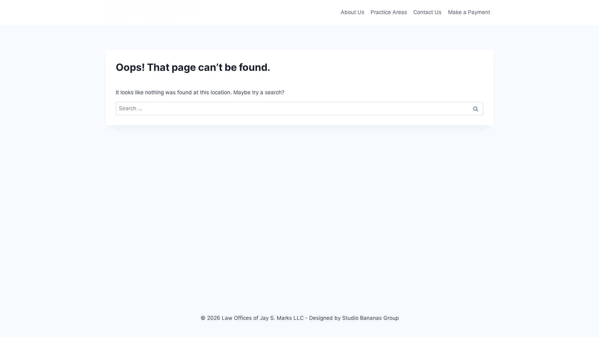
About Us (352, 12)
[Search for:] (299, 108)
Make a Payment (469, 12)
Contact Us (427, 12)
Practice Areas (389, 12)
